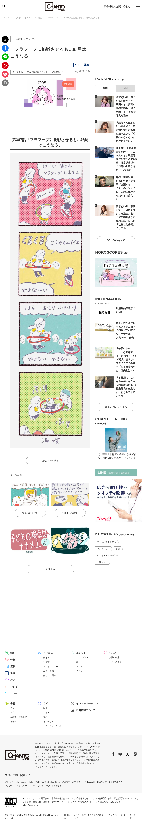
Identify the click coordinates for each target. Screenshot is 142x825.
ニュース (15, 693)
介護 (118, 549)
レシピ (14, 686)
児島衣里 (18, 475)
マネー (46, 712)
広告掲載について (86, 710)
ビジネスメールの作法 (107, 555)
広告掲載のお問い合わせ (117, 6)
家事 (45, 708)
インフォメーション (87, 703)
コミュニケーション (52, 726)
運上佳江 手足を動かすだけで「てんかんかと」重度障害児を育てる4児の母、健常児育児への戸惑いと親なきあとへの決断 (126, 159)
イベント (80, 671)
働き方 (46, 657)
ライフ (47, 703)
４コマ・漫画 (81, 64)
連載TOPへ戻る (50, 460)
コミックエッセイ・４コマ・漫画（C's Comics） (34, 18)
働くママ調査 (49, 675)
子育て (14, 703)
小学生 (13, 721)
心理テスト (102, 562)
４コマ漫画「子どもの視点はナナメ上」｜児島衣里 (36, 72)
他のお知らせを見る (116, 407)
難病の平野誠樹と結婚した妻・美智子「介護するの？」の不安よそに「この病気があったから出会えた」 (125, 188)
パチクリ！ (10, 786)
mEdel (30, 782)
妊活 (12, 708)
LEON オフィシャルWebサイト (110, 782)
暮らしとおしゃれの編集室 (58, 782)
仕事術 (46, 662)
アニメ (79, 666)
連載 (12, 666)
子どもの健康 (115, 662)
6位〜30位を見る (116, 240)
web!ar (23, 782)
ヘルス (112, 652)
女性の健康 (114, 657)
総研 (12, 652)
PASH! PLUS (40, 782)
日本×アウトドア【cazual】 (84, 782)
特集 (12, 659)
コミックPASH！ (23, 786)
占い (12, 679)
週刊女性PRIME (12, 782)
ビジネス (48, 652)
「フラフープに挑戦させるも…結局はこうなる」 (80, 18)
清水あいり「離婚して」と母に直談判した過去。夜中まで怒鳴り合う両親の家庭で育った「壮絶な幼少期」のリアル (125, 217)
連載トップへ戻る (25, 39)
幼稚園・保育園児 (18, 717)
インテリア (48, 721)
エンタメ (81, 652)
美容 (45, 717)
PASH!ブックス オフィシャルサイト (48, 786)
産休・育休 (48, 671)
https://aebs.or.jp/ (30, 805)
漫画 (12, 673)
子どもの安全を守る (106, 542)
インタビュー (103, 549)
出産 (12, 712)
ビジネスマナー (50, 666)
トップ (6, 18)
